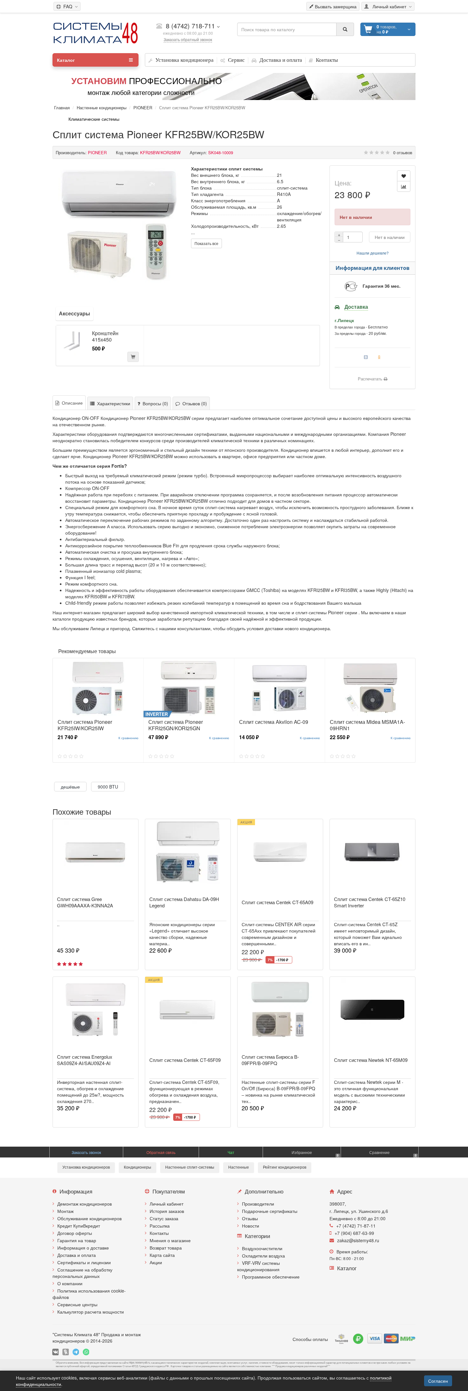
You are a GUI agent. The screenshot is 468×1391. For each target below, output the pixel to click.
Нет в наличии (390, 237)
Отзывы (250, 1218)
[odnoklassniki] (65, 1352)
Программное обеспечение (271, 1276)
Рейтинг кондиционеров (284, 1167)
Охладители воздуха (263, 1255)
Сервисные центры (77, 1304)
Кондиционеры (137, 1167)
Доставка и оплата (76, 1255)
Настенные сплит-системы (189, 1167)
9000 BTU (108, 786)
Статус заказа (164, 1218)
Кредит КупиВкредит (78, 1225)
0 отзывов (402, 152)
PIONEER (142, 108)
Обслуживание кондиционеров (89, 1218)
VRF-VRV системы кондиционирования (258, 1266)
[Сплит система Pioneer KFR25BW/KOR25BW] (118, 225)
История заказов (167, 1211)
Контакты (159, 1233)
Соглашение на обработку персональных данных (82, 1272)
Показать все (206, 243)
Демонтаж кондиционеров (84, 1203)
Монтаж (65, 1211)
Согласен (438, 1381)
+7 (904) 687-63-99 (354, 1233)
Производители (258, 1203)
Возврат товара (166, 1247)
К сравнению (128, 738)
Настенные (238, 1167)
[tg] (76, 1352)
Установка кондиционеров (86, 1167)
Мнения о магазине (170, 1240)
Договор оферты (74, 1233)
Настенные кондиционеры (101, 108)
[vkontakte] (55, 1352)
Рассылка (160, 1225)
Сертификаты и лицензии (84, 1262)
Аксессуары (74, 313)
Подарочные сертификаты (269, 1211)
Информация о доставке (83, 1247)
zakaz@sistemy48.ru (358, 1240)
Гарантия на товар (76, 1240)
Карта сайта (162, 1255)
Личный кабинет (166, 1203)
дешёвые (70, 786)
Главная (62, 108)
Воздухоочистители (262, 1248)
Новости (250, 1225)
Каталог (66, 60)
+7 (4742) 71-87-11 (356, 1225)
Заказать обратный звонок (188, 39)
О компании (69, 1283)
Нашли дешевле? (373, 253)
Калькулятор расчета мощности (90, 1311)
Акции (156, 1262)
